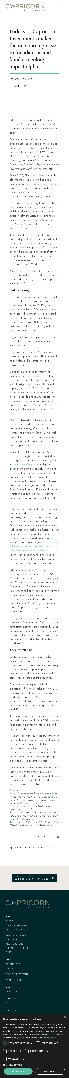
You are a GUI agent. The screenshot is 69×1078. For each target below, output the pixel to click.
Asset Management (16, 936)
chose (26, 401)
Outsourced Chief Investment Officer (17, 928)
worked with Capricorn (25, 464)
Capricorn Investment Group (41, 184)
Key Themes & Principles (13, 966)
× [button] (65, 1017)
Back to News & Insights (34, 848)
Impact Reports (14, 980)
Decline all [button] (50, 1071)
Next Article (44, 837)
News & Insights (15, 992)
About (9, 987)
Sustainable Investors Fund (14, 942)
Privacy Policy (49, 1037)
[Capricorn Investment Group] (25, 6)
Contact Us (10, 1001)
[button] (34, 1065)
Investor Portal (11, 1012)
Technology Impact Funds (17, 950)
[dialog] (34, 1046)
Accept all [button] (18, 1071)
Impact (9, 960)
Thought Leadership (17, 974)
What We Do (9, 919)
